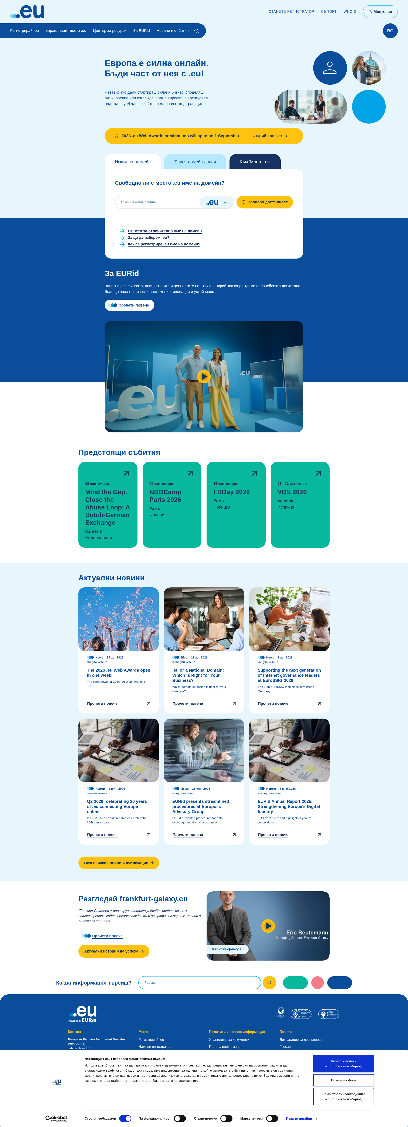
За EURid (141, 30)
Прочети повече (134, 305)
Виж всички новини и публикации (116, 863)
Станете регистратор (291, 11)
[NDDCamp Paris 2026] (172, 505)
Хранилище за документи (229, 1039)
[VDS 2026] (300, 505)
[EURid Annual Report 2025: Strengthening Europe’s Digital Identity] (289, 782)
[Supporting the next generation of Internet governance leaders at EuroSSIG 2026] (289, 650)
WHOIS (350, 11)
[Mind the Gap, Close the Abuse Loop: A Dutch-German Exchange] (107, 505)
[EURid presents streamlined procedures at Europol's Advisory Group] (204, 782)
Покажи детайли (299, 1118)
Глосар (285, 1046)
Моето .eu (383, 12)
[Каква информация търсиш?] (269, 982)
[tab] (133, 161)
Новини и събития (173, 30)
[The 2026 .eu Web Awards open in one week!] (118, 650)
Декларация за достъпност (301, 1039)
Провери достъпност (268, 202)
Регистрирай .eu (24, 30)
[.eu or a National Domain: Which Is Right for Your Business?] (204, 650)
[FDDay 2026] (236, 505)
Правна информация (225, 1046)
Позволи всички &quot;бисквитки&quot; (343, 1063)
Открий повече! (267, 136)
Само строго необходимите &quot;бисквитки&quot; (343, 1096)
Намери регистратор (155, 1046)
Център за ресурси (109, 30)
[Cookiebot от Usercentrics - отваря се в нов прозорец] (56, 1119)
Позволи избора (343, 1080)
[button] (197, 30)
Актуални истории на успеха (111, 951)
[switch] (180, 1118)
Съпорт (329, 11)
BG (390, 30)
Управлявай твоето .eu (66, 30)
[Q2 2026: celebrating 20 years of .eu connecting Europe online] (118, 782)
